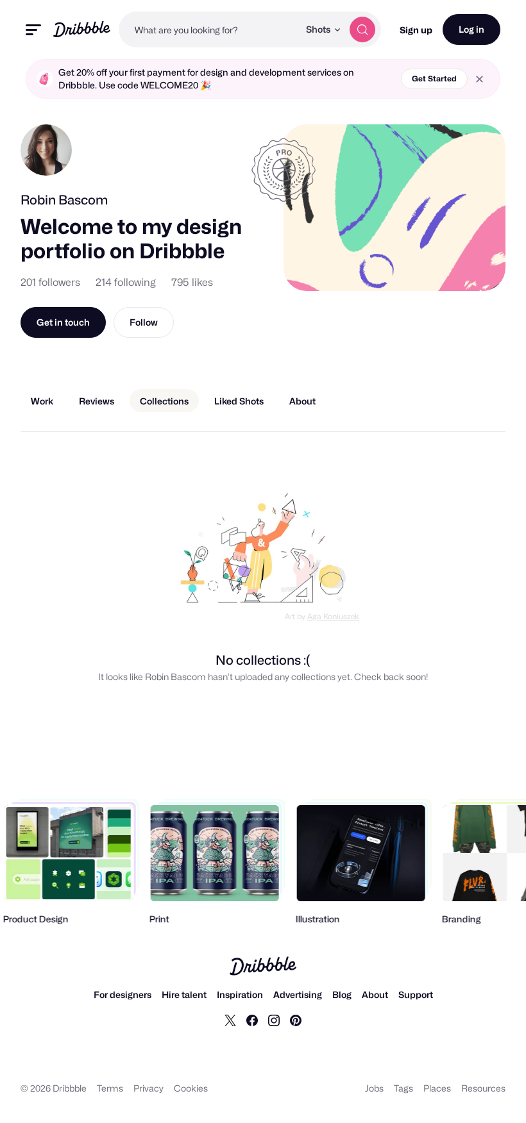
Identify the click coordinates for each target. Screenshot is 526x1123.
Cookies (191, 1088)
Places (437, 1088)
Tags (403, 1088)
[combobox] (208, 29)
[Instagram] (274, 1020)
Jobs (374, 1088)
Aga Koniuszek (333, 616)
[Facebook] (252, 1020)
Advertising (297, 994)
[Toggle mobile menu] (33, 30)
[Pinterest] (295, 1020)
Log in (471, 29)
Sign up (416, 29)
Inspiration (240, 994)
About (375, 994)
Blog (342, 994)
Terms (110, 1088)
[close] (479, 79)
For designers (122, 994)
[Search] (362, 29)
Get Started (434, 78)
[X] (230, 1020)
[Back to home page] (81, 29)
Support (415, 994)
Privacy (148, 1088)
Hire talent (184, 994)
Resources (483, 1088)
